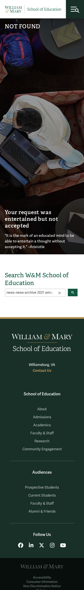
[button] (59, 292)
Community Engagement (42, 449)
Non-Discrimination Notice (42, 586)
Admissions (42, 417)
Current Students (42, 495)
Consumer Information (42, 582)
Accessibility (42, 577)
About (42, 409)
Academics (42, 425)
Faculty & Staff (42, 433)
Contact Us (42, 370)
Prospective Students (42, 487)
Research (42, 441)
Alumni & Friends (42, 511)
